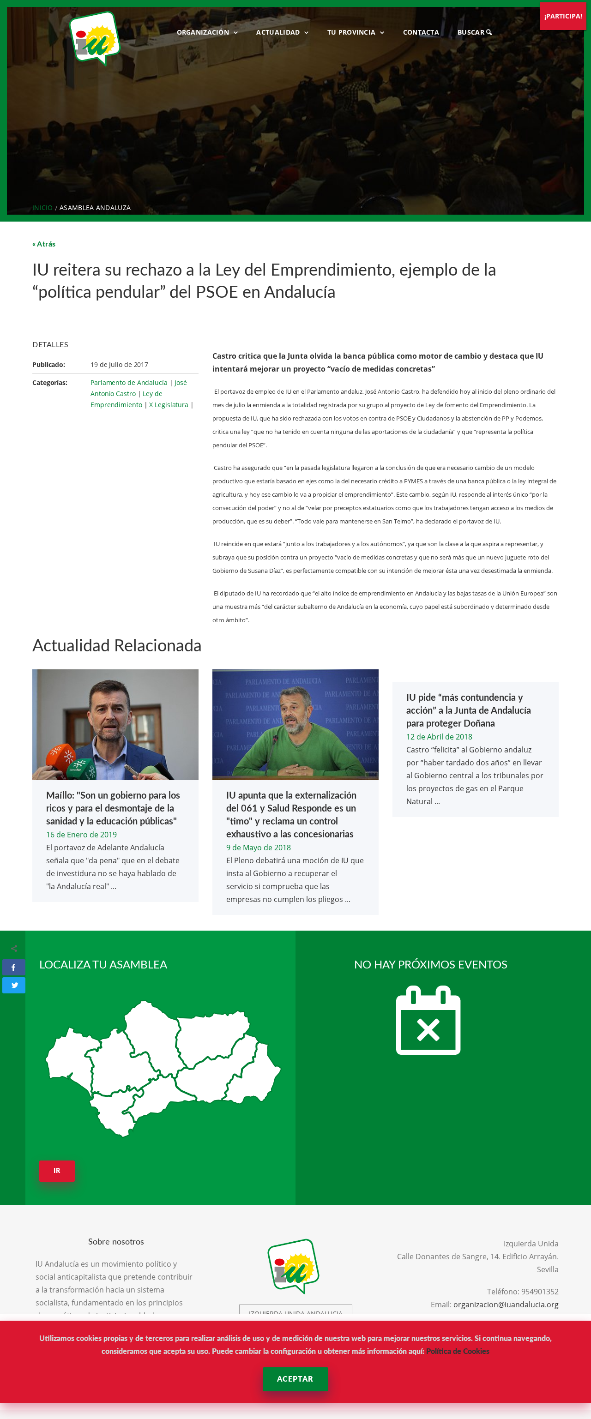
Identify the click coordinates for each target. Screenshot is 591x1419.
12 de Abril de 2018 (439, 737)
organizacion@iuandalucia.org (506, 1304)
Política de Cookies (457, 1351)
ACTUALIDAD (278, 32)
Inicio (42, 207)
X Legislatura (168, 404)
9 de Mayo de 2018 (258, 847)
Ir (57, 1171)
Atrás (46, 244)
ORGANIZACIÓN (203, 32)
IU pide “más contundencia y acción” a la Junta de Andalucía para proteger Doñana (468, 710)
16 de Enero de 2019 (81, 835)
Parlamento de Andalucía (129, 382)
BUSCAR (472, 32)
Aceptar (295, 1379)
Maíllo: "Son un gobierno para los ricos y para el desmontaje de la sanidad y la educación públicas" (113, 808)
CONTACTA (421, 32)
